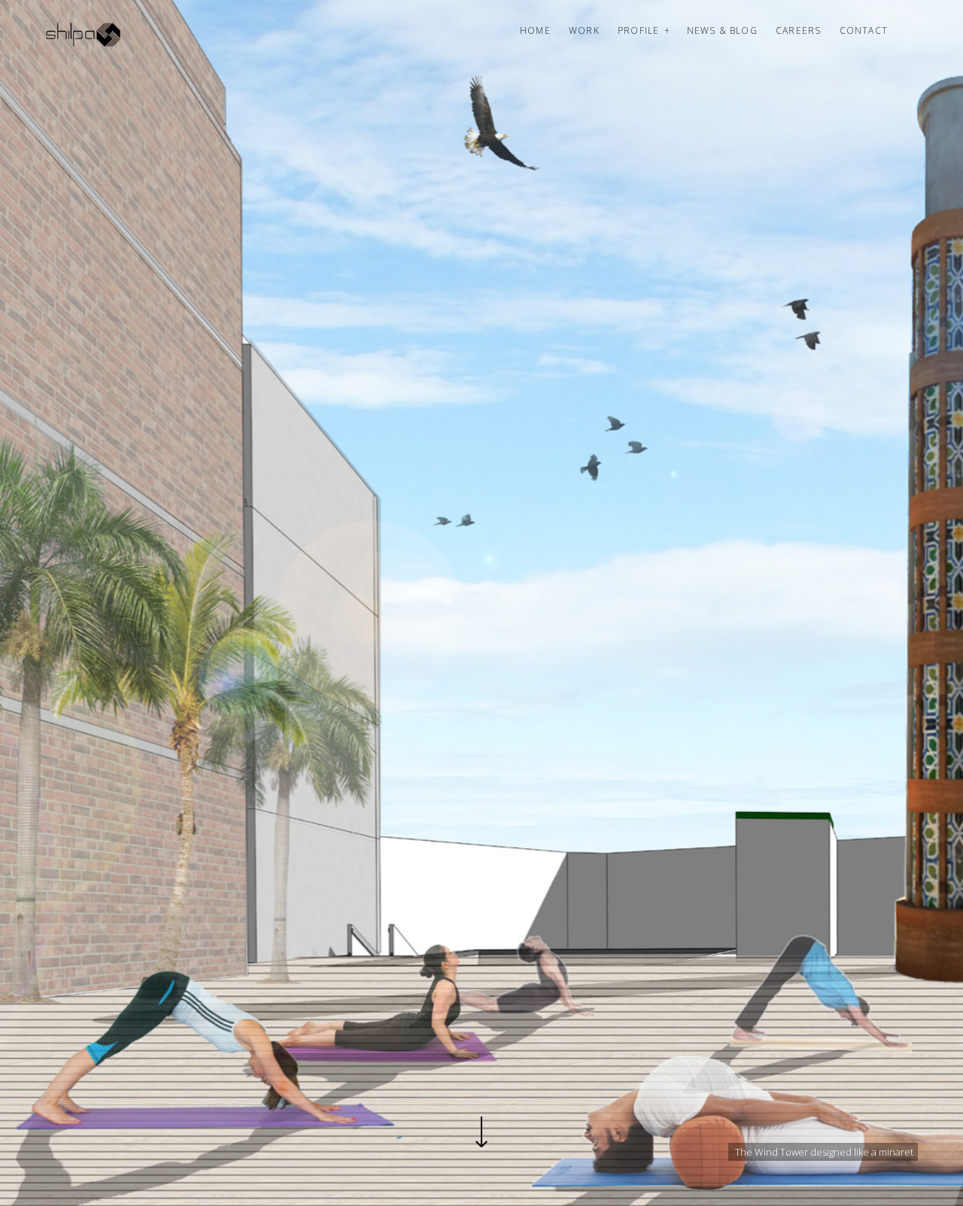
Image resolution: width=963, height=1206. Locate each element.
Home (535, 30)
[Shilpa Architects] (91, 35)
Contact (864, 30)
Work (584, 30)
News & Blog (722, 30)
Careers (798, 30)
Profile (638, 30)
